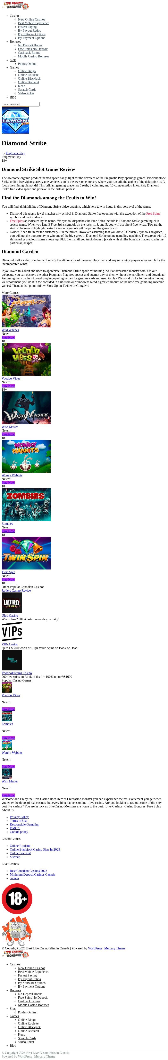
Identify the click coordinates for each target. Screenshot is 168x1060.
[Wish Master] (26, 423)
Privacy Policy (19, 817)
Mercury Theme (114, 948)
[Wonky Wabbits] (26, 471)
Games (14, 67)
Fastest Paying (27, 27)
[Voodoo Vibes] (26, 374)
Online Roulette (28, 75)
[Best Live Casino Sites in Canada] (16, 8)
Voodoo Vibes (11, 378)
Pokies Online (27, 63)
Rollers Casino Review (17, 590)
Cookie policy (19, 832)
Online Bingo (27, 71)
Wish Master (10, 427)
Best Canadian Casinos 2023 (28, 870)
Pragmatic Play (15, 153)
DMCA (15, 828)
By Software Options (31, 34)
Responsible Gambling (24, 824)
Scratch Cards (27, 89)
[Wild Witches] (26, 326)
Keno (21, 86)
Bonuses (15, 41)
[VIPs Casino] (12, 640)
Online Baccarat (28, 82)
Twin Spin (8, 572)
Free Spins (153, 213)
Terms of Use (18, 820)
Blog (13, 97)
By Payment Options (31, 38)
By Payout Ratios (29, 30)
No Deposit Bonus (30, 45)
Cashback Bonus (29, 52)
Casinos (15, 15)
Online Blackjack (29, 78)
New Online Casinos (31, 19)
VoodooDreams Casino (17, 673)
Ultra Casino (10, 615)
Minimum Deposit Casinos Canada (32, 874)
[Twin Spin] (26, 568)
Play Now (8, 337)
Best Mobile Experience (33, 23)
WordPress (95, 948)
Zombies (7, 523)
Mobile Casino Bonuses (33, 56)
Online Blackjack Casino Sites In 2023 (35, 849)
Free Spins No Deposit (33, 49)
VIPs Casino (10, 644)
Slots (13, 60)
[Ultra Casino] (12, 612)
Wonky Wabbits (12, 475)
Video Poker (26, 93)
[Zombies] (26, 520)
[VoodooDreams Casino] (12, 669)
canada (14, 878)
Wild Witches (10, 330)
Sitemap (15, 857)
